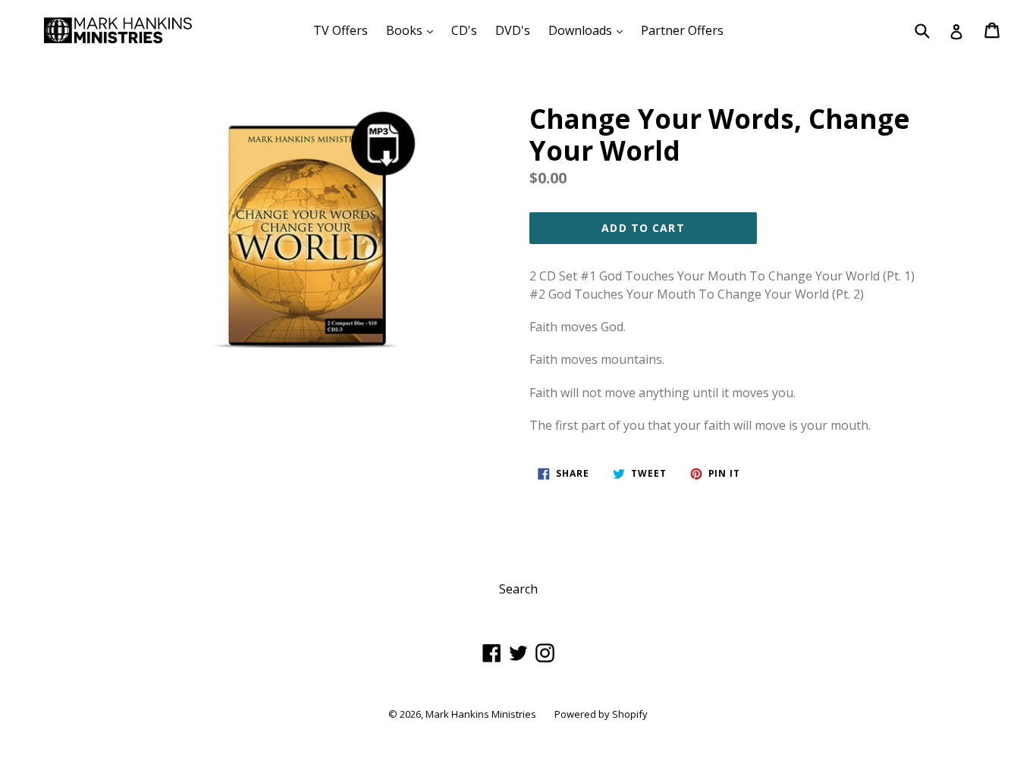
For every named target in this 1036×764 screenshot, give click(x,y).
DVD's (512, 30)
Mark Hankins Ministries (480, 714)
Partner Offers (682, 30)
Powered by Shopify (601, 714)
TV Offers (340, 30)
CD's (464, 30)
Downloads (589, 30)
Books (413, 30)
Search (518, 589)
